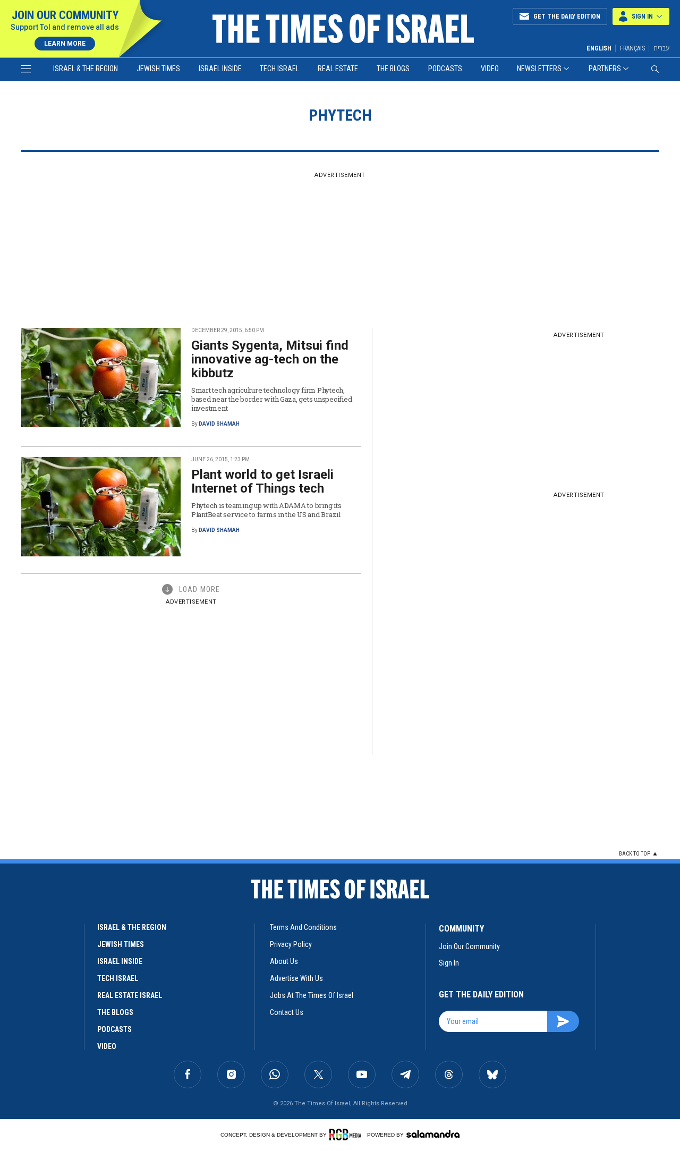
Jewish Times (158, 68)
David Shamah (219, 424)
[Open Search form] (655, 69)
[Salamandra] (433, 1134)
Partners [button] (605, 68)
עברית (661, 48)
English (598, 48)
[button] (641, 16)
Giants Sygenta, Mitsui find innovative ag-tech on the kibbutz (269, 359)
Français (632, 48)
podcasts (114, 1029)
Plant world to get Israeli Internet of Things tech (262, 481)
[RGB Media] (347, 1134)
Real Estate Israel (129, 995)
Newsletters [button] (539, 68)
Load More (199, 589)
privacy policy (291, 944)
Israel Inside (220, 68)
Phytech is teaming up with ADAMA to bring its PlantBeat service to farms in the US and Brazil (266, 510)
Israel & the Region (85, 68)
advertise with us (296, 978)
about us (284, 961)
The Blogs (393, 68)
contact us (286, 1012)
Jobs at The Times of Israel (311, 995)
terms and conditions (303, 927)
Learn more (65, 43)
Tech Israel (279, 68)
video (106, 1046)
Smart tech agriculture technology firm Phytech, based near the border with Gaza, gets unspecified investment (271, 399)
